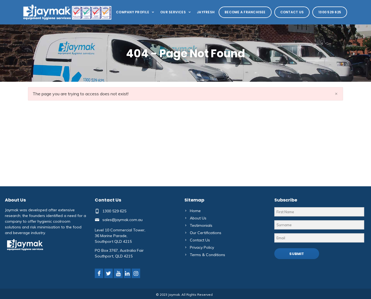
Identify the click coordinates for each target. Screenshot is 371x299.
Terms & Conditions (207, 254)
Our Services (173, 12)
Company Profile (132, 12)
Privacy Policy (202, 247)
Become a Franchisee (245, 12)
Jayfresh (206, 12)
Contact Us (292, 12)
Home (195, 210)
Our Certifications (205, 232)
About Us (198, 218)
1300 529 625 (329, 12)
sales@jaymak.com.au (122, 219)
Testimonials (201, 225)
